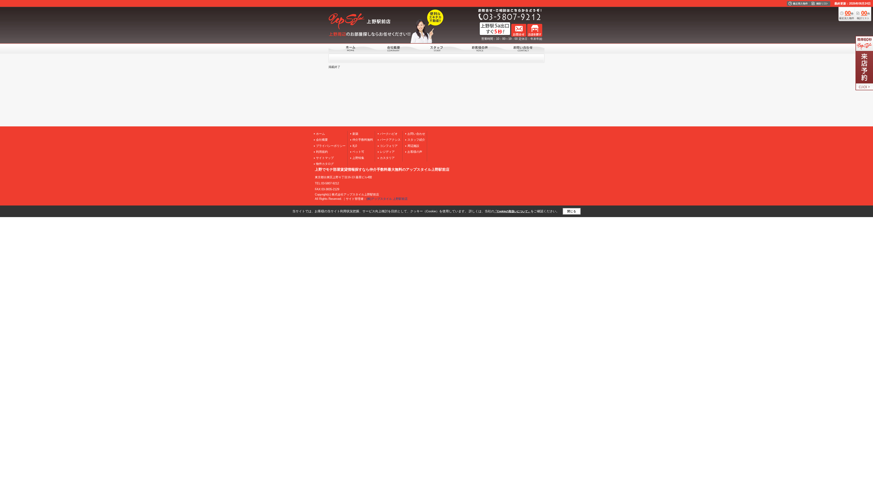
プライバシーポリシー (331, 146)
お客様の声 (414, 151)
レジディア (387, 151)
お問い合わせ (416, 133)
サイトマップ (325, 158)
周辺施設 (413, 146)
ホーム (320, 133)
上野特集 (358, 158)
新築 (355, 133)
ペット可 (358, 151)
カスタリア (387, 158)
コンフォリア (389, 146)
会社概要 (322, 139)
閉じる (571, 211)
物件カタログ (325, 163)
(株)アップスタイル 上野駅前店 (387, 198)
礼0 (354, 146)
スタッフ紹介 (416, 139)
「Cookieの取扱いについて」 (512, 211)
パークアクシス (390, 139)
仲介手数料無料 (362, 139)
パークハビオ (389, 133)
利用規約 (322, 151)
